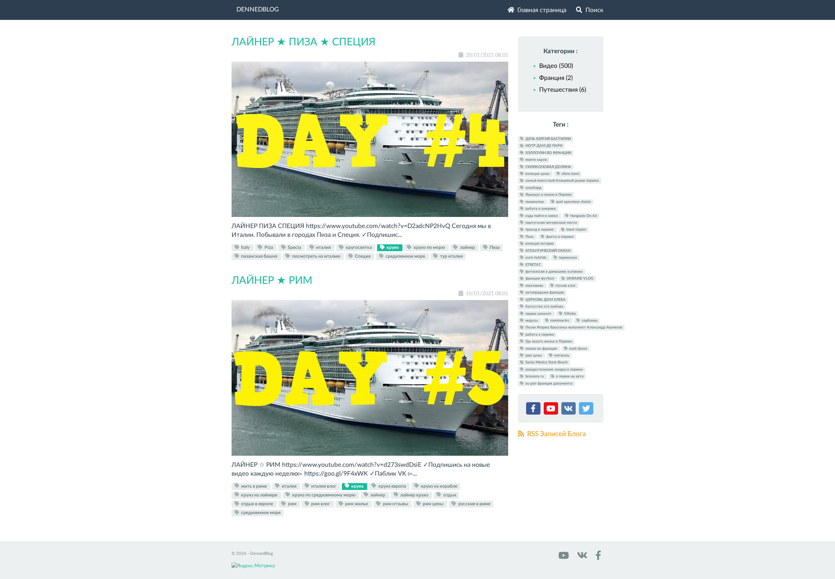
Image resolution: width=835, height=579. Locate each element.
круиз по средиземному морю (324, 495)
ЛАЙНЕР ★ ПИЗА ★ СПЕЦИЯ (303, 42)
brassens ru (534, 376)
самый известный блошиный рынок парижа (561, 181)
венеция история (539, 244)
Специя (363, 256)
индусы (531, 320)
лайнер (467, 247)
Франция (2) (556, 78)
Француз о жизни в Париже (548, 195)
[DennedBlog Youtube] (563, 558)
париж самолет (538, 313)
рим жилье (356, 504)
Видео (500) (556, 66)
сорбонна (589, 320)
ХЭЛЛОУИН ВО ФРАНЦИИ (547, 153)
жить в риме (254, 486)
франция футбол (539, 279)
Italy (245, 247)
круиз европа (392, 486)
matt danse (577, 348)
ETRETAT (532, 265)
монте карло (535, 159)
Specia (294, 247)
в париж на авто (569, 376)
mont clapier (575, 230)
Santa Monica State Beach (546, 362)
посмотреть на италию (316, 256)
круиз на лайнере (259, 495)
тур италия (451, 256)
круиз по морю (429, 247)
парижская (567, 257)
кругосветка (359, 247)
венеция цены (537, 173)
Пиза (494, 247)
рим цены (433, 504)
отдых (449, 495)
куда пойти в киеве (541, 216)
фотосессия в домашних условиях (553, 271)
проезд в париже (539, 230)
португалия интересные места (550, 222)
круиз (393, 247)
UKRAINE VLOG (579, 279)
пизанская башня (259, 256)
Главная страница (541, 10)
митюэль (561, 355)
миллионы (534, 285)
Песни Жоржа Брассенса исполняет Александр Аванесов (573, 327)
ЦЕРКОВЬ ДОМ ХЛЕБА (545, 299)
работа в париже (539, 334)
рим (292, 504)
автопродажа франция (544, 292)
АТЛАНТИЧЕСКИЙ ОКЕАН (547, 250)
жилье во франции (541, 348)
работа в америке (540, 208)
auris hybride (535, 257)
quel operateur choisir (573, 202)
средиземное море (405, 256)
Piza (269, 247)
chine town (570, 173)
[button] (534, 409)
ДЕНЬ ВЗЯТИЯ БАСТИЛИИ (547, 139)
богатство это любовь (543, 306)
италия (323, 247)
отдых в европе (257, 504)
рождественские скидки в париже (553, 369)
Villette (569, 313)
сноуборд (532, 188)
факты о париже (559, 236)
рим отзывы (395, 504)
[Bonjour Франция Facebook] (597, 558)
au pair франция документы (548, 383)
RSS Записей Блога (555, 434)
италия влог (323, 486)
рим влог (320, 504)
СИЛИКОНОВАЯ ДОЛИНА (547, 167)
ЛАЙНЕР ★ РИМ (272, 280)
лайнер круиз (414, 495)
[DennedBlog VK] (581, 558)
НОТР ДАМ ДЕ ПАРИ (543, 146)
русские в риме (473, 504)
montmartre (559, 320)
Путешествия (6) (562, 90)
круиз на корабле (438, 486)
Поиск (593, 10)
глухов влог (565, 285)
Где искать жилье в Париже (548, 341)
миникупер (534, 202)
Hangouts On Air (583, 216)
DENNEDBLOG (257, 10)
